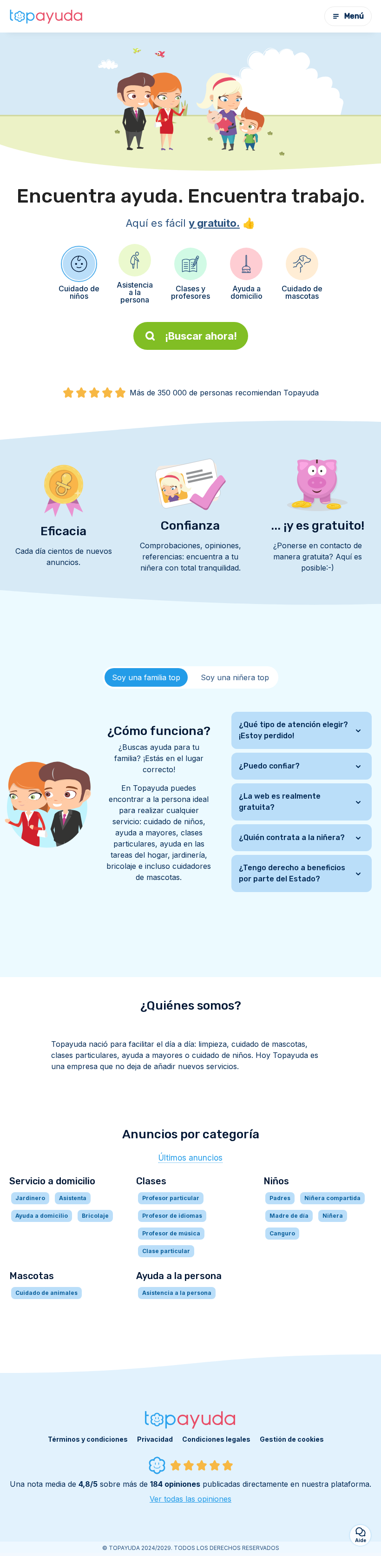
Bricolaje (95, 1215)
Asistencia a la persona (176, 1292)
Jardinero (30, 1198)
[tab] (146, 677)
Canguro (282, 1233)
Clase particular (166, 1250)
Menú (354, 16)
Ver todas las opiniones (190, 1498)
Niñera (332, 1215)
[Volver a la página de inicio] (46, 16)
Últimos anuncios (190, 1157)
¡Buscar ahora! (201, 336)
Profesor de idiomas (172, 1215)
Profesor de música (171, 1233)
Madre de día (289, 1215)
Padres (279, 1198)
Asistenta (72, 1198)
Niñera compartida (332, 1198)
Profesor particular (170, 1198)
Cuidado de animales (46, 1292)
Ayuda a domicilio (41, 1215)
